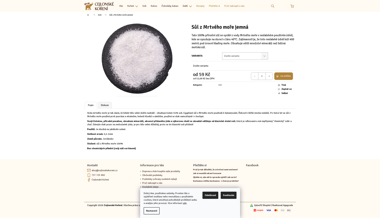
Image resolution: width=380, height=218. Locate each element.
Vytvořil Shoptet (262, 205)
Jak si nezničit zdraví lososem (207, 173)
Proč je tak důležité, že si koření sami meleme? (215, 169)
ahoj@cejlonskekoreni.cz (104, 170)
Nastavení (151, 210)
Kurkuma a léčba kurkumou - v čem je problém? (216, 181)
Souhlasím (228, 195)
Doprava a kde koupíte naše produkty (161, 171)
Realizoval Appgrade (282, 205)
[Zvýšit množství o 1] (269, 76)
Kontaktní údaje (150, 186)
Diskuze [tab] (105, 105)
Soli (220, 85)
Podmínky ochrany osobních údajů (159, 179)
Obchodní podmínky (152, 175)
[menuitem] (121, 6)
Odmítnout (210, 195)
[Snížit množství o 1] (254, 76)
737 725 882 (98, 175)
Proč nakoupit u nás (152, 182)
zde (184, 203)
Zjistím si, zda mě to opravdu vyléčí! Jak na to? (215, 177)
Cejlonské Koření (100, 179)
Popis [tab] (90, 105)
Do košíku (285, 76)
